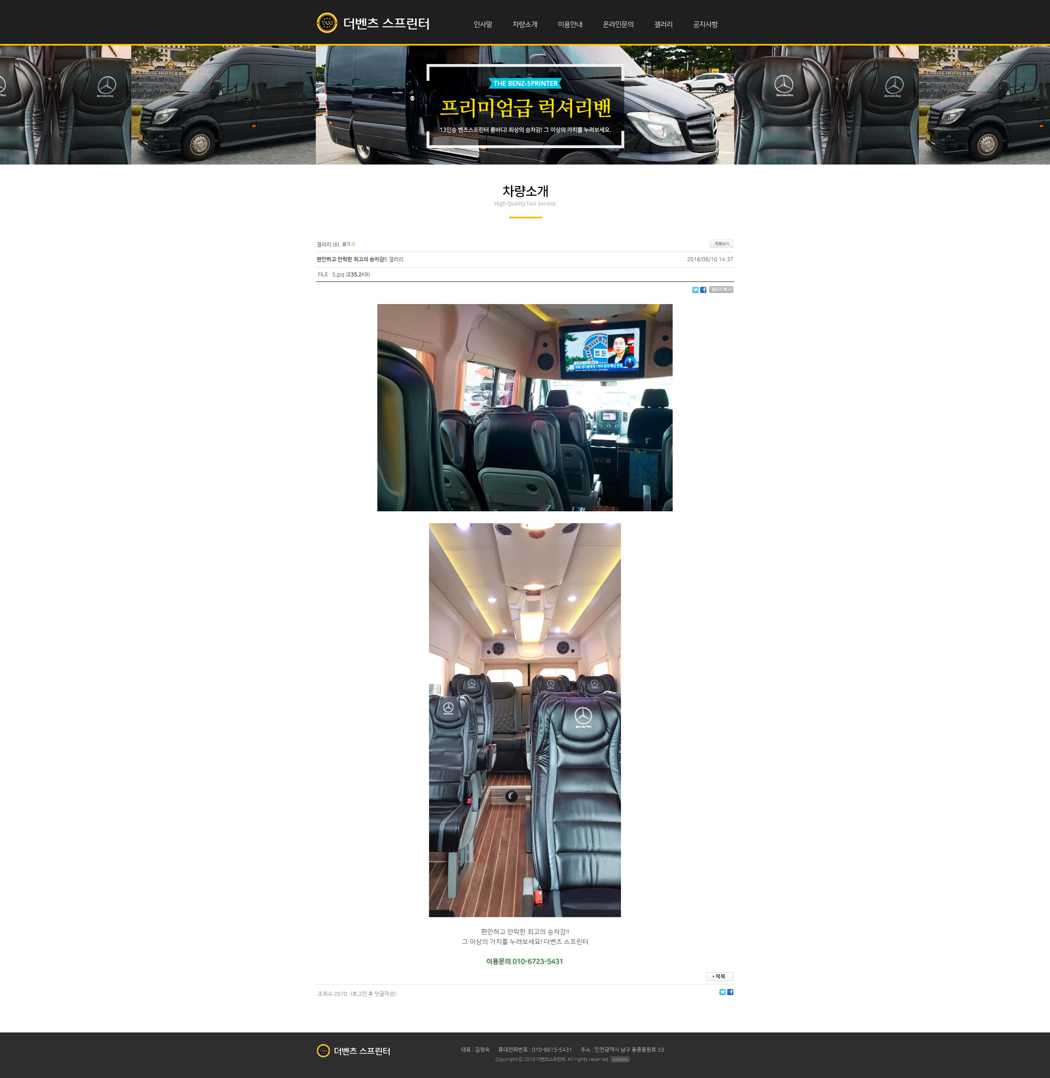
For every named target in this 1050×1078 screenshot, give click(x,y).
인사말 (483, 24)
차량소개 (525, 24)
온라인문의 (618, 24)
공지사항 (705, 24)
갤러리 (663, 24)
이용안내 (570, 24)
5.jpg (338, 274)
